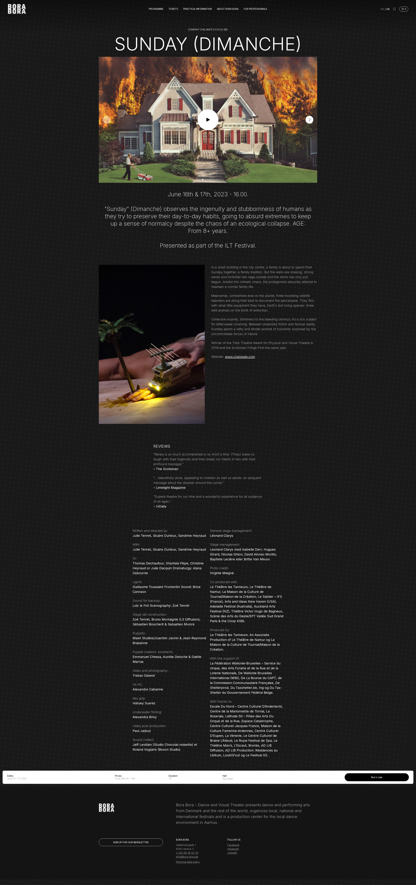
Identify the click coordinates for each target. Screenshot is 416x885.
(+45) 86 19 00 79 (187, 852)
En (388, 9)
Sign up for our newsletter (131, 842)
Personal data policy (188, 862)
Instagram (233, 849)
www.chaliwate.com (240, 357)
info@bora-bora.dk (187, 856)
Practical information (197, 9)
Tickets (173, 9)
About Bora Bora (228, 9)
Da (382, 9)
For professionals (255, 9)
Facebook (233, 845)
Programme (156, 9)
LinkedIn (232, 852)
